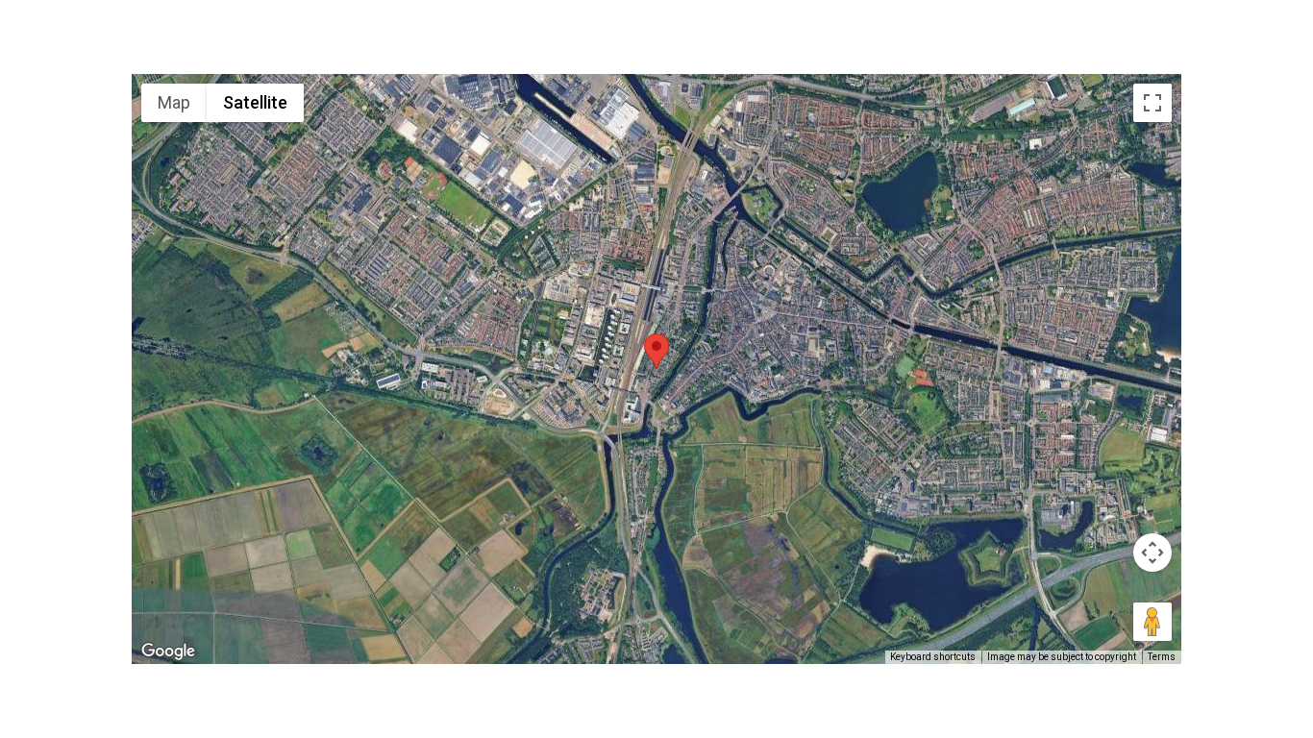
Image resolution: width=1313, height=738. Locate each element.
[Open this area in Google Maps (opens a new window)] (168, 651)
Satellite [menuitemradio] (255, 102)
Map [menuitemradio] (174, 102)
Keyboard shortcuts (933, 657)
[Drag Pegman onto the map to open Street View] (1152, 622)
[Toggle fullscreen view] (1152, 103)
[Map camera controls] (1152, 552)
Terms (1162, 657)
